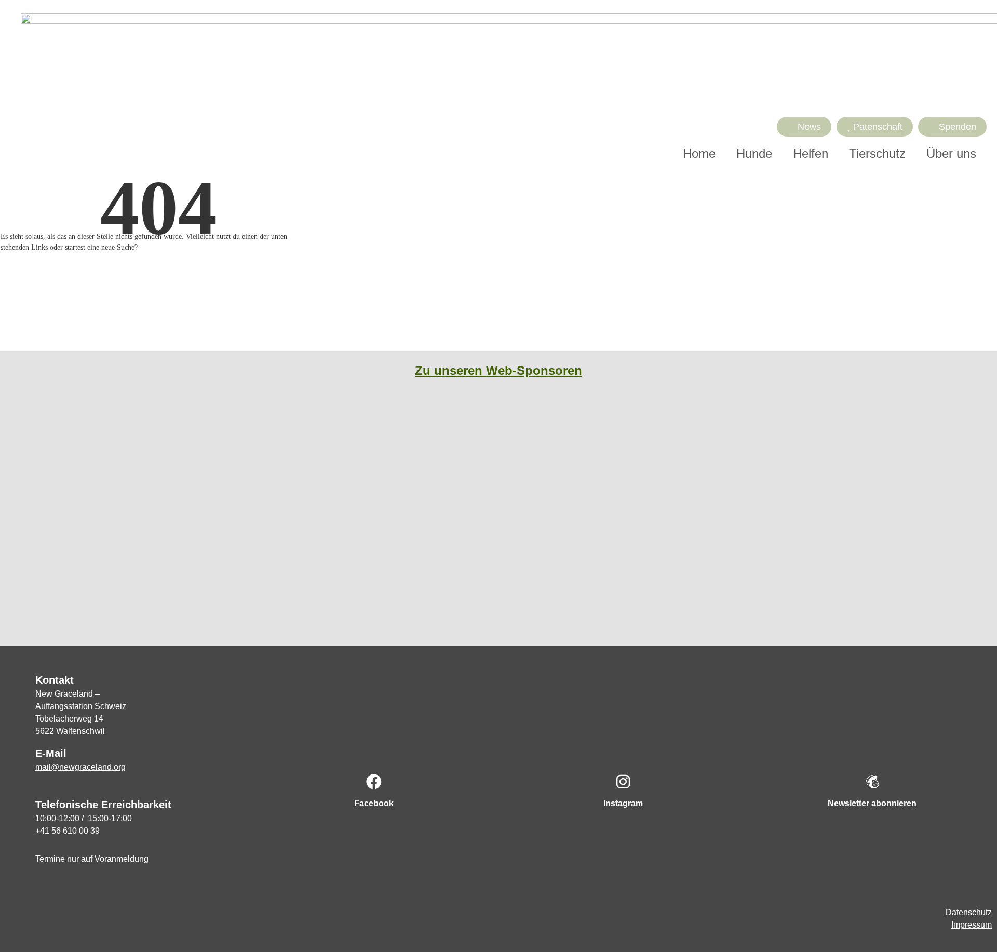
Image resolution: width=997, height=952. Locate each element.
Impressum (971, 924)
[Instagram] (623, 782)
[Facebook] (374, 782)
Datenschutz (969, 912)
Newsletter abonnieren (872, 803)
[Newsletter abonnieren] (872, 782)
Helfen (810, 153)
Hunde (754, 153)
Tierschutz (877, 153)
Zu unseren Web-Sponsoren (498, 370)
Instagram (623, 803)
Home (699, 153)
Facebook (374, 803)
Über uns (951, 153)
